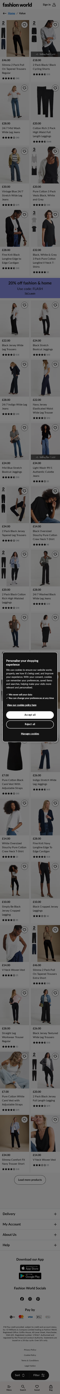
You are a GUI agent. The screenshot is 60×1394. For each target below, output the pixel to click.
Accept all (30, 715)
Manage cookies (30, 734)
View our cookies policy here (21, 705)
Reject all (30, 724)
